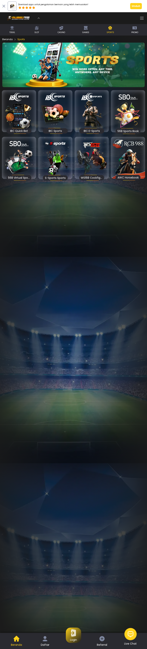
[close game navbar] (39, 18)
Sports (21, 39)
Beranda (7, 39)
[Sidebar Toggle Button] (142, 18)
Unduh (136, 6)
